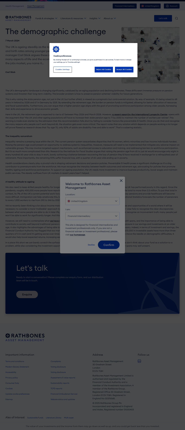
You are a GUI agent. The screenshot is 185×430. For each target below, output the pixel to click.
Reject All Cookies (103, 69)
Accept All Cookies (124, 69)
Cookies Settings (63, 69)
